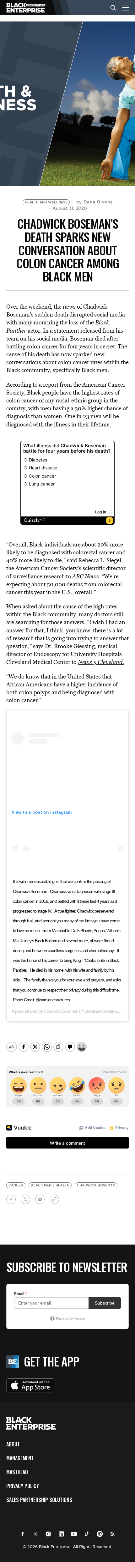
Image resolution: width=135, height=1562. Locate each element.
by (94, 202)
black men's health (50, 1185)
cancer (15, 1185)
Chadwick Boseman (61, 1011)
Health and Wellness (46, 202)
